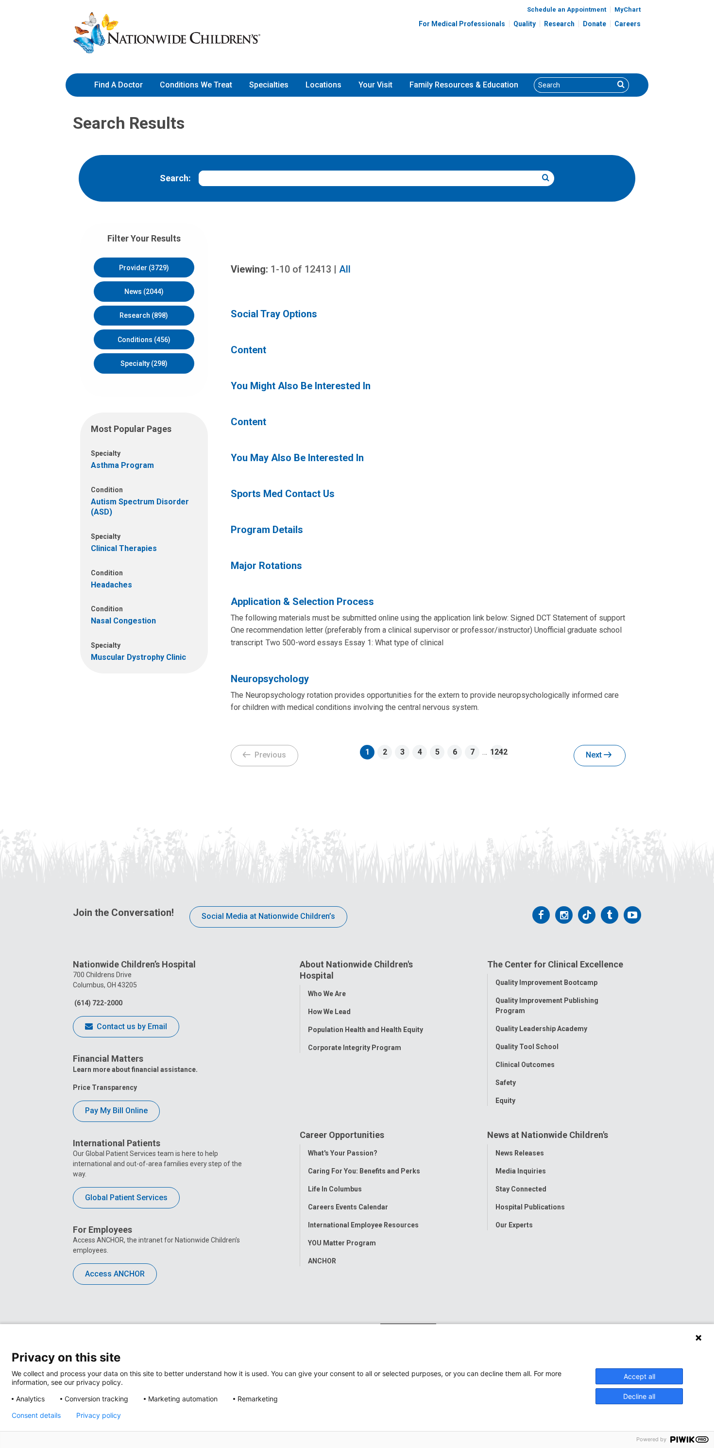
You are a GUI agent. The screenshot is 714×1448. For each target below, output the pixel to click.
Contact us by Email (131, 1026)
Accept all (639, 1376)
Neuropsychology (270, 679)
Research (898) (143, 315)
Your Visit (375, 84)
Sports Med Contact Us (283, 494)
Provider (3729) (144, 268)
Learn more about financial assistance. (135, 1069)
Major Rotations (266, 565)
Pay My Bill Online (116, 1110)
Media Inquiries (520, 1171)
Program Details (267, 529)
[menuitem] (118, 85)
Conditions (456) (144, 340)
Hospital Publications (530, 1207)
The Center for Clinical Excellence (555, 964)
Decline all (639, 1396)
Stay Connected (520, 1189)
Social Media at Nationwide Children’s (268, 916)
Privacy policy (98, 1415)
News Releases (519, 1153)
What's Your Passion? (342, 1153)
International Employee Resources (363, 1225)
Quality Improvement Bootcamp (546, 982)
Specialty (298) (144, 363)
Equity (505, 1100)
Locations (323, 84)
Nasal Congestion (123, 620)
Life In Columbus (335, 1189)
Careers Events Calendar (348, 1207)
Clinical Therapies (124, 548)
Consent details (36, 1415)
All (345, 269)
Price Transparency (105, 1087)
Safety (505, 1082)
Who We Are (327, 994)
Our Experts (514, 1225)
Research (559, 23)
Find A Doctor (118, 84)
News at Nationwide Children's (547, 1135)
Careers (627, 23)
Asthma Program (122, 465)
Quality (524, 23)
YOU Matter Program (342, 1243)
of (301, 269)
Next (595, 754)
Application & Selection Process (302, 601)
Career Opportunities (342, 1135)
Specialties (269, 84)
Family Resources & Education (463, 84)
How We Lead (329, 1012)
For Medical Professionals (462, 23)
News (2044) (144, 291)
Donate (594, 23)
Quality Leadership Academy (541, 1029)
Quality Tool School (527, 1047)
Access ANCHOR (115, 1273)
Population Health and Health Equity (365, 1030)
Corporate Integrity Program (354, 1048)
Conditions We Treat (196, 84)
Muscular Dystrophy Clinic (138, 657)
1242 (497, 752)
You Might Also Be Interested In (301, 386)
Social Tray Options (274, 314)
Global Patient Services (126, 1197)
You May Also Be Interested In (297, 458)
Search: (175, 178)
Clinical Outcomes (525, 1065)
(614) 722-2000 (97, 1003)
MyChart (627, 9)
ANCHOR (322, 1261)
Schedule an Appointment (566, 9)
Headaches (111, 584)
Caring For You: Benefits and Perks (364, 1171)
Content (248, 350)
